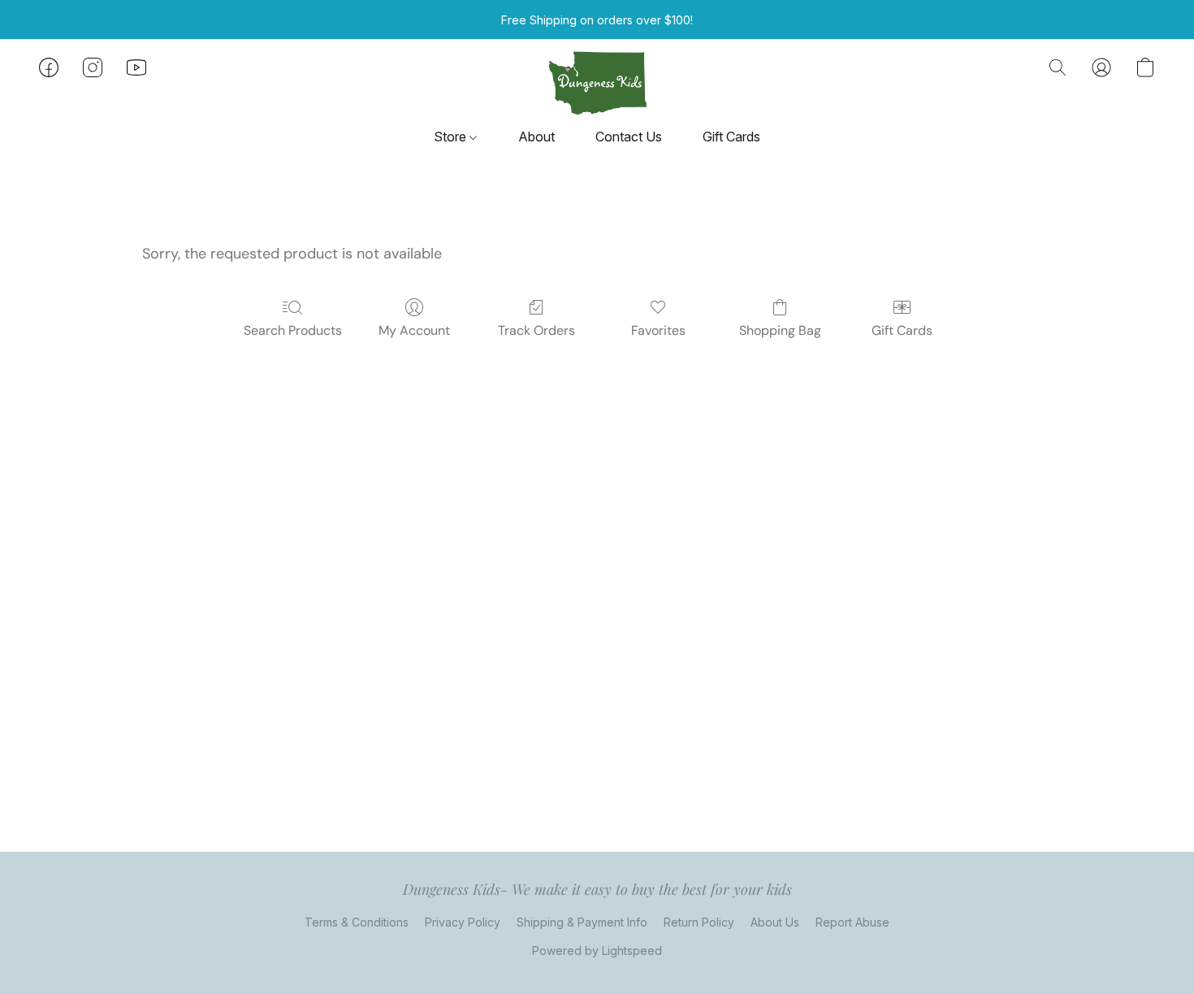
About (536, 136)
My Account (414, 330)
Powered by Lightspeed (597, 950)
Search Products (293, 330)
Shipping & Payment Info (582, 922)
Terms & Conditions (357, 922)
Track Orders (536, 330)
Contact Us (628, 136)
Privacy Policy (462, 922)
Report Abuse (852, 922)
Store (451, 136)
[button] (596, 83)
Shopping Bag (780, 330)
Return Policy (699, 922)
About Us (775, 922)
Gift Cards (731, 136)
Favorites (658, 330)
